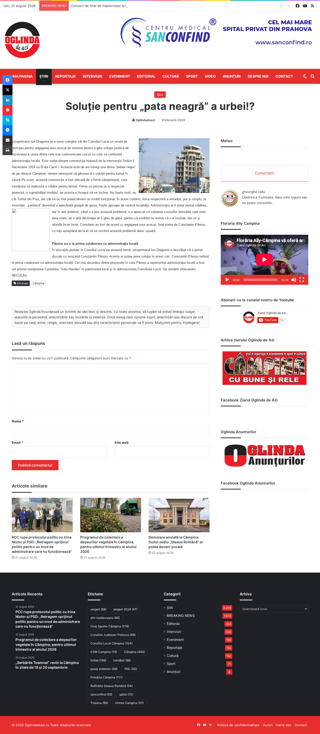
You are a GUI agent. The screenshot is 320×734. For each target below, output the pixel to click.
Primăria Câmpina (106, 677)
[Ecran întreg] (301, 279)
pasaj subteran (104, 669)
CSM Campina (103, 652)
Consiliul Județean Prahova (113, 635)
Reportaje (65, 76)
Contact (284, 76)
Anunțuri (232, 76)
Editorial (146, 76)
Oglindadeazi (145, 120)
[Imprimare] (7, 150)
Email (17, 442)
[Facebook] (7, 80)
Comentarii (264, 173)
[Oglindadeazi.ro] (22, 40)
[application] (264, 260)
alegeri (98, 609)
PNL (130, 669)
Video (210, 76)
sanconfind (101, 694)
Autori (267, 725)
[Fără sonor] (293, 279)
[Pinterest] (7, 110)
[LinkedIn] (7, 100)
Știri (44, 76)
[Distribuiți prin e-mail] (7, 140)
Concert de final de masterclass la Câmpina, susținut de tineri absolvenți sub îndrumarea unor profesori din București (162, 6)
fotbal (98, 660)
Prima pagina (19, 76)
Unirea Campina (129, 703)
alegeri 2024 (125, 609)
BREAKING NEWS (181, 616)
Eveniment (119, 76)
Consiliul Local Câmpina (111, 643)
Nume (18, 421)
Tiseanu (99, 703)
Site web (121, 442)
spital (126, 694)
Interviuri (92, 76)
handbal (122, 660)
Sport (192, 76)
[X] (7, 90)
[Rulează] (227, 279)
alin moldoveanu (105, 618)
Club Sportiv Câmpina (109, 626)
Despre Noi (258, 76)
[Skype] (7, 120)
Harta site (283, 725)
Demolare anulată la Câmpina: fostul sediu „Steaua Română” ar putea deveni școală (175, 542)
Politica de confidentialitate (238, 725)
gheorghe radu (253, 192)
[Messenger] (7, 130)
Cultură (170, 76)
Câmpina (38, 283)
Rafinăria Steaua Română (111, 686)
